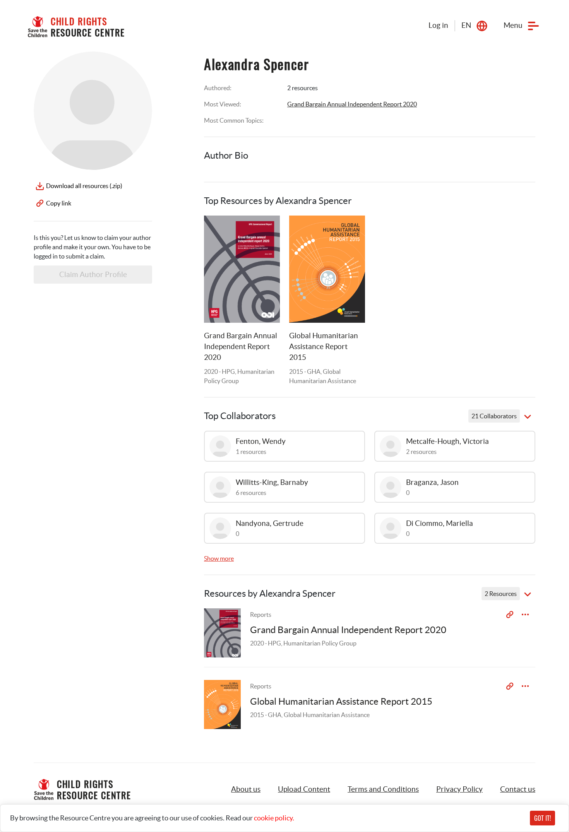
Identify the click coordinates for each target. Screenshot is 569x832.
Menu (513, 25)
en (466, 25)
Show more (219, 558)
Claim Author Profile (93, 274)
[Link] (264, 231)
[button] (304, 789)
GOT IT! (542, 818)
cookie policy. (274, 818)
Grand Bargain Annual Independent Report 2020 (352, 104)
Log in (438, 25)
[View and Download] (525, 614)
